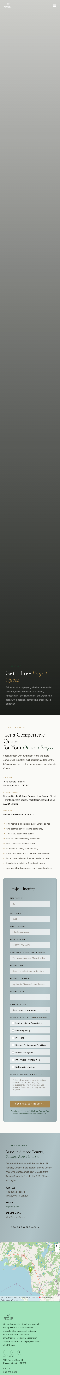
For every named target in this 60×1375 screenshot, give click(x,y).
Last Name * (16, 913)
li (19, 1352)
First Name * (16, 898)
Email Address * (18, 926)
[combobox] (30, 971)
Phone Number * (18, 939)
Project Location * (20, 978)
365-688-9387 (12, 1206)
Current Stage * (19, 1004)
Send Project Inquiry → (30, 1104)
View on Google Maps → (25, 1227)
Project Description (26, 1074)
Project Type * (18, 965)
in (13, 1352)
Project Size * (18, 992)
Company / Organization (27, 952)
